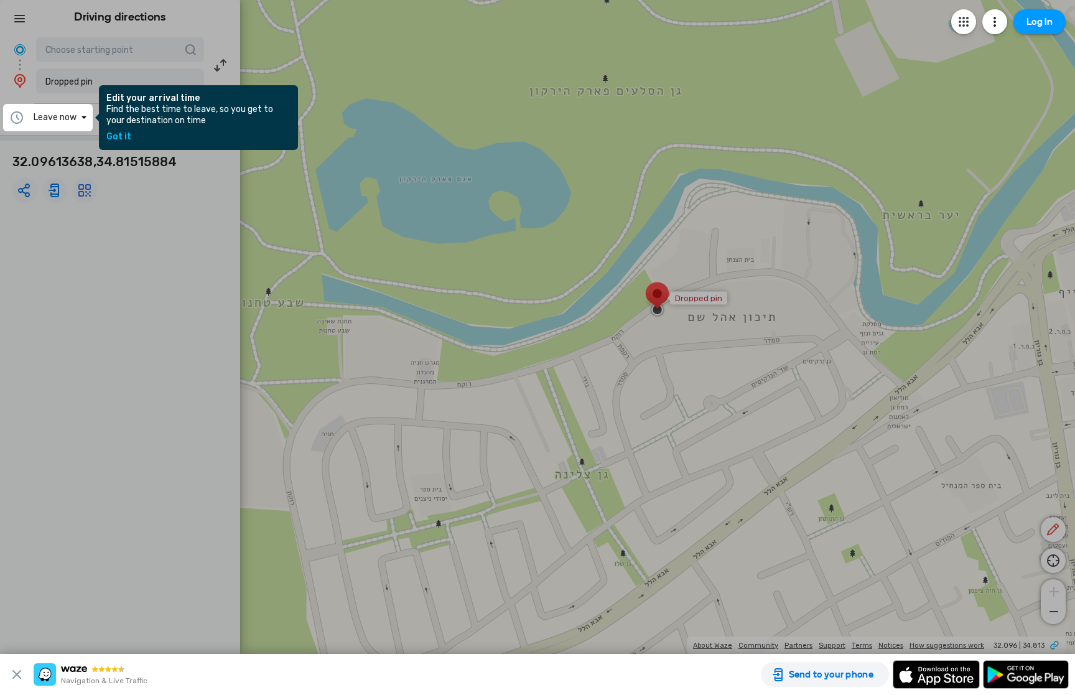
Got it (118, 137)
